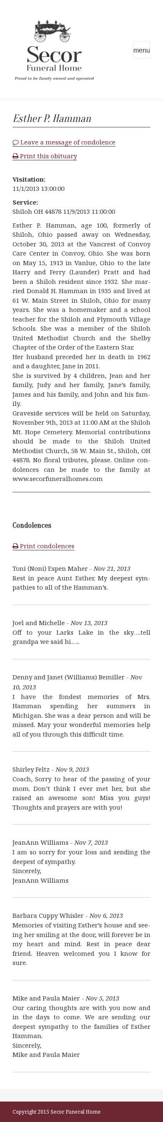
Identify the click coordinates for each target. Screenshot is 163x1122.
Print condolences (46, 546)
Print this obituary (47, 156)
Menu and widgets (141, 49)
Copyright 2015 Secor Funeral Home (57, 1111)
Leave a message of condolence (67, 142)
